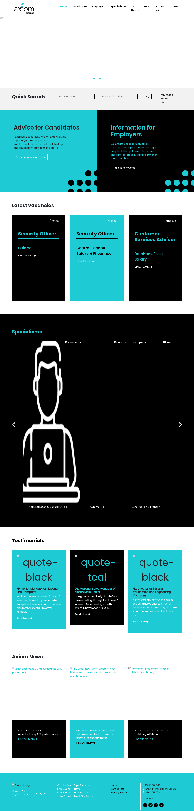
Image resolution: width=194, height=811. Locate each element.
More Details (25, 255)
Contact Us (117, 789)
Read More (23, 618)
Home (63, 6)
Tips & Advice (82, 785)
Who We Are (81, 792)
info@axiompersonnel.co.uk (160, 789)
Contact (174, 6)
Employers (99, 6)
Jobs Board (135, 8)
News (147, 6)
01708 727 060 (152, 785)
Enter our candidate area (31, 157)
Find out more (26, 739)
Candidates (79, 6)
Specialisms (119, 6)
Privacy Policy (118, 792)
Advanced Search (167, 96)
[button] (94, 78)
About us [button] (160, 8)
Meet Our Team (83, 796)
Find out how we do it (125, 167)
